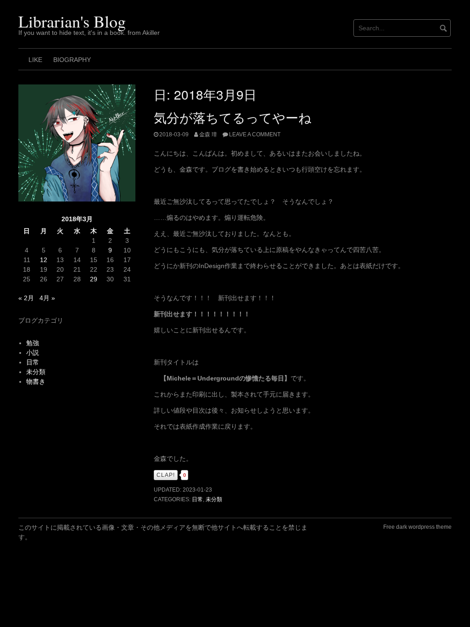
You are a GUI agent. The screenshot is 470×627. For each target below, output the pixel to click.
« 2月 (26, 298)
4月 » (47, 298)
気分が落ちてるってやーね (233, 117)
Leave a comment (254, 134)
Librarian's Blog (72, 21)
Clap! (166, 475)
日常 (197, 499)
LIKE (35, 59)
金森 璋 (208, 134)
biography (72, 59)
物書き (35, 381)
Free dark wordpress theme (417, 527)
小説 (32, 352)
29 (93, 279)
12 (43, 259)
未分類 (214, 499)
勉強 (32, 343)
